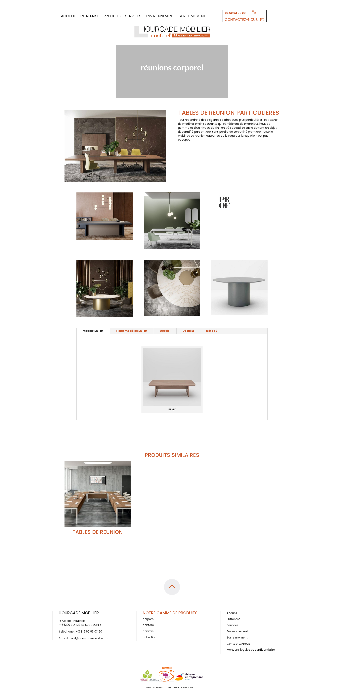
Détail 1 (165, 331)
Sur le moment (192, 16)
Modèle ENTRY (93, 331)
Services (133, 16)
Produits (112, 16)
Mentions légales (154, 687)
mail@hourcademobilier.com (90, 638)
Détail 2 (188, 331)
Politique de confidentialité (180, 687)
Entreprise (89, 16)
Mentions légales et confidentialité (251, 650)
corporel (148, 619)
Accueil (68, 16)
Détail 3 (211, 331)
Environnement (160, 16)
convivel (148, 631)
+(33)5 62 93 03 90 (89, 632)
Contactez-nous (241, 19)
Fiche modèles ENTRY (132, 331)
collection (149, 637)
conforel (148, 625)
